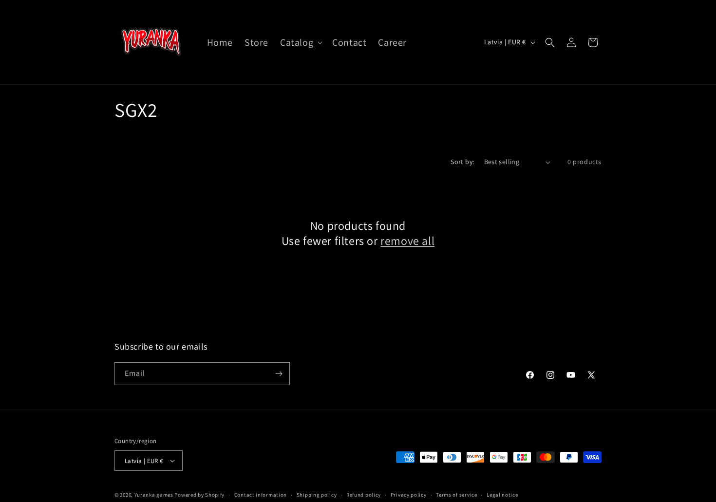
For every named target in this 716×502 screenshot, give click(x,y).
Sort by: (462, 161)
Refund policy (363, 494)
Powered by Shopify (199, 494)
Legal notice (502, 494)
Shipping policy (317, 494)
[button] (300, 42)
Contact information (260, 494)
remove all (407, 240)
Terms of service (456, 494)
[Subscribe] (278, 373)
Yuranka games (153, 494)
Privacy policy (409, 494)
